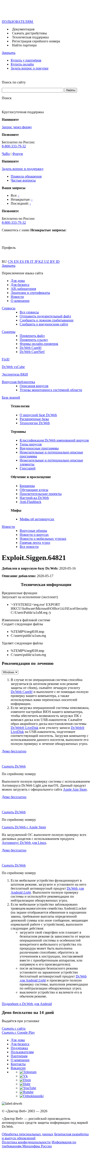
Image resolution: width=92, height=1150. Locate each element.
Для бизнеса (20, 285)
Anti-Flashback (30, 502)
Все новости (29, 546)
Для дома (18, 281)
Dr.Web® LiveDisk (24, 728)
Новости (17, 297)
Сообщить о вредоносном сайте (44, 324)
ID (58, 261)
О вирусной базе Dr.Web (38, 415)
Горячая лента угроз (35, 542)
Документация (23, 29)
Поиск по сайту (14, 82)
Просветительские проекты (41, 494)
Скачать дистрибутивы (29, 33)
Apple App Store (75, 789)
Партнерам (19, 1056)
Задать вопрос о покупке (29, 68)
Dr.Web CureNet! (32, 352)
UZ (47, 261)
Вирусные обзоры (33, 530)
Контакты (18, 1064)
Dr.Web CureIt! (31, 348)
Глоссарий (28, 468)
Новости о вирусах (34, 534)
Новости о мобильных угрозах (43, 538)
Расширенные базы (34, 419)
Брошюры (27, 486)
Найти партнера (24, 45)
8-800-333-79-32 (14, 146)
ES (22, 261)
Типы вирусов (31, 444)
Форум (17, 154)
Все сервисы (29, 312)
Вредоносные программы (39, 448)
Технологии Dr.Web (35, 423)
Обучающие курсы (34, 490)
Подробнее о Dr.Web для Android (27, 1004)
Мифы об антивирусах (37, 519)
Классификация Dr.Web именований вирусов (54, 440)
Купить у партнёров (26, 60)
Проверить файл (32, 336)
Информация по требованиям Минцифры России (39, 1144)
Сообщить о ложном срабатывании (46, 320)
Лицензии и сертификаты (30, 293)
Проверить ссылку (34, 340)
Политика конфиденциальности (26, 1142)
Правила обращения (26, 176)
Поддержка (19, 1048)
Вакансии (18, 1068)
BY (53, 261)
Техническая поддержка (30, 37)
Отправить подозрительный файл (45, 316)
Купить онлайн (22, 64)
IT (32, 261)
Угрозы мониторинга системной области (51, 390)
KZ (41, 261)
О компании (20, 301)
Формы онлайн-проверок (39, 344)
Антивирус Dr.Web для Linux (24, 843)
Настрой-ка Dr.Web (34, 498)
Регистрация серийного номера (36, 41)
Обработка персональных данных (27, 1134)
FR (27, 261)
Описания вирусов (34, 386)
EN (17, 261)
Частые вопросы (23, 180)
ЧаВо (6, 154)
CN (11, 261)
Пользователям (22, 1052)
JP (36, 261)
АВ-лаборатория (23, 289)
